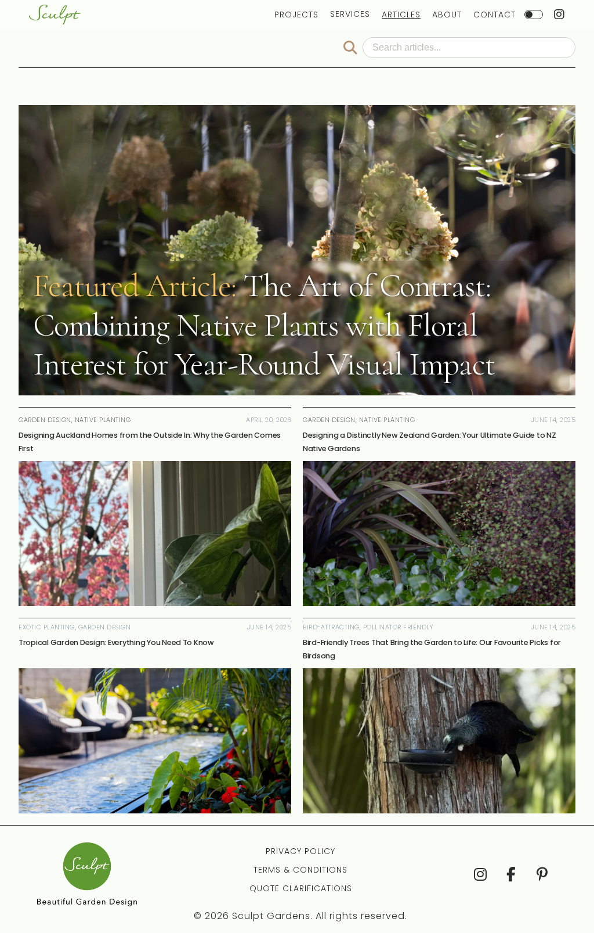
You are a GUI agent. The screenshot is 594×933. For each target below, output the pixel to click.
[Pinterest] (541, 874)
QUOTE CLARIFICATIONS (300, 888)
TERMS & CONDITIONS (300, 870)
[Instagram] (479, 874)
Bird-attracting (331, 627)
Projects (296, 14)
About (447, 14)
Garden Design (104, 627)
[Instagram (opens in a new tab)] (559, 14)
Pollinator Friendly (398, 627)
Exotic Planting (47, 627)
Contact (494, 14)
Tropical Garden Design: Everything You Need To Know (116, 642)
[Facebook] (510, 874)
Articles (401, 14)
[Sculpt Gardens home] (55, 14)
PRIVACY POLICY (300, 851)
